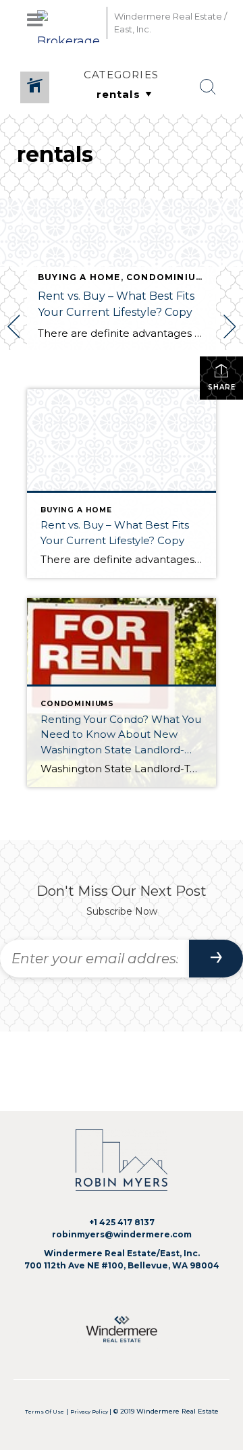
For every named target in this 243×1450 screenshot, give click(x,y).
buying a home (79, 277)
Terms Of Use (44, 1412)
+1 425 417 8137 (122, 1222)
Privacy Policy (89, 1412)
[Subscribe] (216, 958)
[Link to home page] (68, 22)
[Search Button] (208, 87)
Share (222, 387)
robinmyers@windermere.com (122, 1234)
